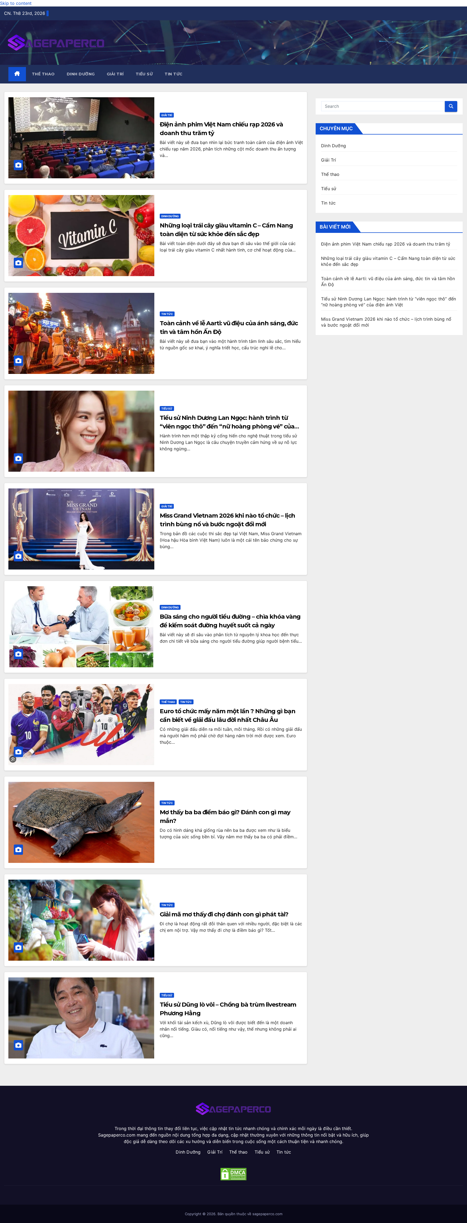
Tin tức (174, 74)
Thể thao (43, 74)
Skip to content (16, 3)
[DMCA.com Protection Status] (234, 1174)
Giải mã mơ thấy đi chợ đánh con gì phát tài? (224, 914)
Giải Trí (115, 74)
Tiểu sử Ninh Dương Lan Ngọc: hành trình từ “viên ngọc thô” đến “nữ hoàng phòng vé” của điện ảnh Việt (227, 426)
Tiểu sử (144, 74)
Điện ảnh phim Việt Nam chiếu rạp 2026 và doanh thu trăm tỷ (386, 244)
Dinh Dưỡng (81, 74)
